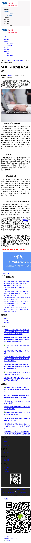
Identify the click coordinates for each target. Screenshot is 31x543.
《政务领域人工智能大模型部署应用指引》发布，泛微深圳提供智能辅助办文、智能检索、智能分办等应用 (16, 293)
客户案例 (6, 19)
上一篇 (3, 273)
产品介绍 (6, 17)
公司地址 (10, 25)
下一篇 (7, 273)
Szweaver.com (23, 495)
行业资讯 (10, 15)
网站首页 (6, 9)
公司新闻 (10, 13)
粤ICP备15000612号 (22, 489)
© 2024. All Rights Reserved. (9, 489)
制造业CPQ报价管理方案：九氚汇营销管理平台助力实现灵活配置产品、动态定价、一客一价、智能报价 (16, 303)
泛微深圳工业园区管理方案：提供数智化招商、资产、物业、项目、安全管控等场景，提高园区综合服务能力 (16, 309)
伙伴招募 (6, 21)
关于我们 (6, 23)
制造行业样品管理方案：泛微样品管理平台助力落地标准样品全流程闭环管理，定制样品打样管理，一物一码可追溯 (16, 283)
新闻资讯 (6, 11)
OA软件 (25, 220)
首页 (9, 60)
